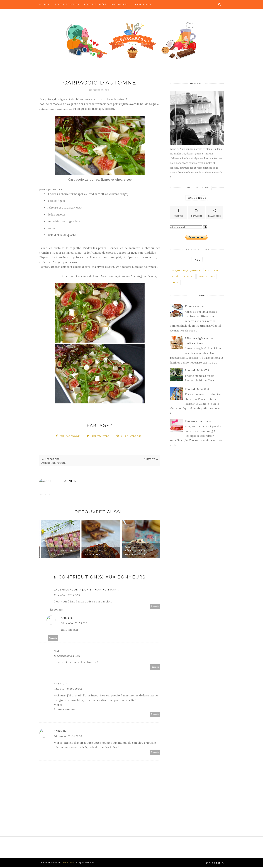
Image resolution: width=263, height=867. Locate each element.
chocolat (188, 276)
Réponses (56, 609)
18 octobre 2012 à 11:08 (67, 655)
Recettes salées (95, 4)
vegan (175, 282)
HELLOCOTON (214, 216)
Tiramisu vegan (194, 306)
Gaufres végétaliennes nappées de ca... (135, 550)
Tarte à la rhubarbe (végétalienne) (59, 552)
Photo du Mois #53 (197, 370)
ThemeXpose (68, 862)
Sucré (175, 276)
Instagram (196, 216)
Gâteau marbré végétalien (95, 552)
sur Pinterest (131, 436)
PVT (207, 270)
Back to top (213, 863)
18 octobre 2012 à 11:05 (67, 595)
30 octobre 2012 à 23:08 (68, 736)
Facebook (178, 216)
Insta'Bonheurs (197, 249)
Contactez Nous (197, 187)
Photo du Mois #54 (197, 389)
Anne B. (70, 481)
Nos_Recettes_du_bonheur (186, 270)
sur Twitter (100, 436)
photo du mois (206, 276)
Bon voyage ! (120, 4)
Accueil (44, 4)
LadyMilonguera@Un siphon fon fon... (86, 589)
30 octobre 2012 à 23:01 (74, 623)
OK (205, 227)
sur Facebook (70, 436)
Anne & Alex (143, 4)
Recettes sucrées (67, 4)
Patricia (61, 683)
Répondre (155, 606)
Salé (216, 270)
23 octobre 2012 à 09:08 (68, 689)
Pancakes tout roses (198, 421)
